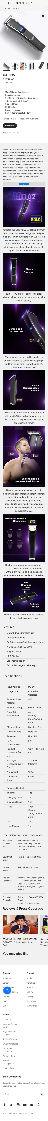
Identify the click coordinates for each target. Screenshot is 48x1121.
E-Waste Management (8, 1062)
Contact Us (7, 1019)
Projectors (31, 987)
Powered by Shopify (25, 1113)
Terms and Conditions (7, 1049)
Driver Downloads (10, 1044)
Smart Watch (32, 1001)
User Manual (9, 126)
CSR (4, 1006)
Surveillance (32, 1006)
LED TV (30, 992)
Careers (6, 983)
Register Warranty (10, 1039)
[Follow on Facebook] (4, 1105)
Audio (29, 978)
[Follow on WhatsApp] (38, 1105)
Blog (5, 1001)
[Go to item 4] (32, 66)
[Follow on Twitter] (11, 1105)
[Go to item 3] (23, 66)
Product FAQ (8, 1068)
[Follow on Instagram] (18, 1105)
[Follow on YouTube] (25, 1105)
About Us (7, 978)
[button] (7, 990)
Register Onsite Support (9, 1033)
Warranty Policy (9, 1056)
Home (7, 9)
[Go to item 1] (6, 66)
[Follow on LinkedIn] (31, 1105)
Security (6, 996)
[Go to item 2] (15, 66)
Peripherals (31, 983)
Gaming (30, 996)
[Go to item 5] (40, 66)
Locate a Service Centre (10, 1025)
